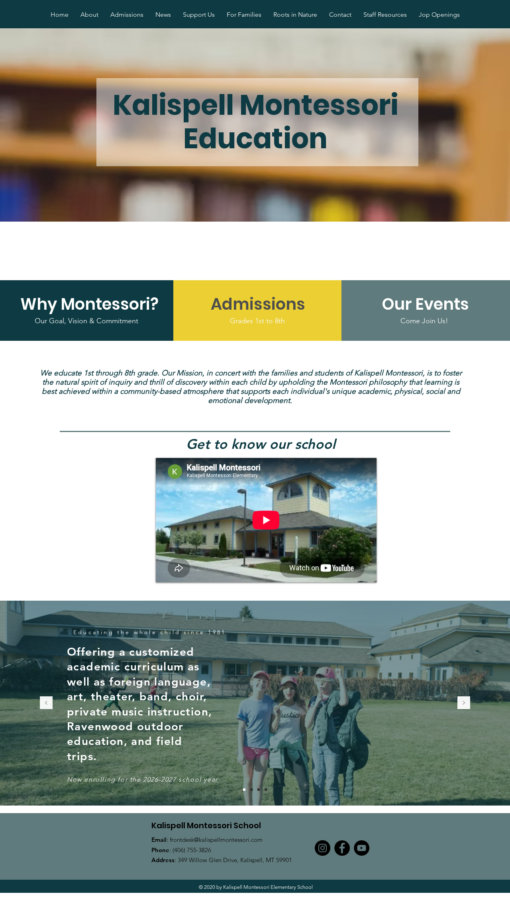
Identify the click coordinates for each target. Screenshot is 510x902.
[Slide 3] (244, 789)
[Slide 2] (258, 789)
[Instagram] (322, 848)
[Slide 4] (266, 789)
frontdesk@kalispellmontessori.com (216, 839)
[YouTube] (361, 848)
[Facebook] (342, 848)
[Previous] (46, 703)
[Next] (463, 703)
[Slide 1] (251, 789)
